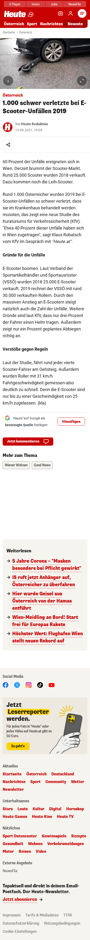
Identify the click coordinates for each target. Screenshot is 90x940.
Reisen (25, 851)
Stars (8, 809)
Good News (42, 465)
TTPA (67, 915)
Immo (36, 4)
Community (55, 781)
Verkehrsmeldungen (65, 843)
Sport (32, 23)
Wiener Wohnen (16, 465)
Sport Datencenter (20, 836)
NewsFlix (74, 4)
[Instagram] (28, 684)
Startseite (9, 32)
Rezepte (78, 836)
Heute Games (15, 816)
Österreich (14, 23)
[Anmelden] (70, 13)
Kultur (38, 809)
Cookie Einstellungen (19, 931)
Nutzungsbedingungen (62, 923)
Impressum (12, 915)
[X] (17, 684)
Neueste (75, 23)
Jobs (54, 4)
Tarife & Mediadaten (42, 915)
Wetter (77, 781)
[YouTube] (51, 684)
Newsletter (13, 789)
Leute (23, 809)
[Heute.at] (15, 14)
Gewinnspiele (54, 836)
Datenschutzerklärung (21, 923)
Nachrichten (14, 781)
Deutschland (62, 774)
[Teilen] (8, 144)
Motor (8, 851)
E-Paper (15, 4)
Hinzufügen (71, 421)
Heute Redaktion (34, 124)
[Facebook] (5, 684)
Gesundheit (13, 843)
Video (41, 851)
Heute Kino (42, 816)
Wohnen (35, 843)
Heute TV (65, 816)
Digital (55, 809)
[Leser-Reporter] (60, 13)
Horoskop (75, 809)
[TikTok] (40, 684)
